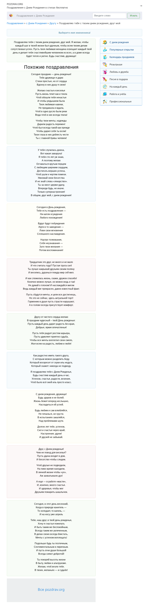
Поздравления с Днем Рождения (35, 15)
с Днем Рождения (36, 23)
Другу (52, 23)
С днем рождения (119, 42)
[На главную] (11, 15)
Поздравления (15, 23)
